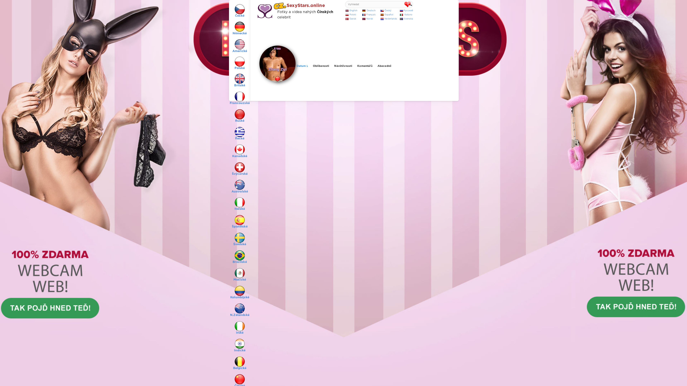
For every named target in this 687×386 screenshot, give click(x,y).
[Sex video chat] (343, 193)
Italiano (408, 15)
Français (371, 15)
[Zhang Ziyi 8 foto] (278, 82)
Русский (408, 11)
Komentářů (364, 66)
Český (388, 11)
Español (389, 15)
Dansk (353, 19)
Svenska (408, 19)
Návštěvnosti (343, 66)
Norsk (369, 19)
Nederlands (391, 19)
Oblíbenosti (321, 66)
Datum (301, 66)
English (353, 11)
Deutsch (371, 11)
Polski (353, 15)
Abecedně (384, 66)
